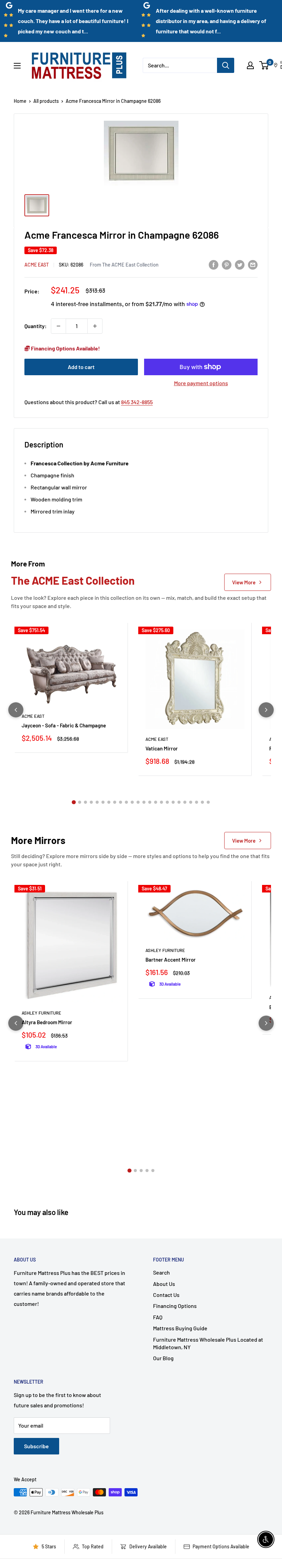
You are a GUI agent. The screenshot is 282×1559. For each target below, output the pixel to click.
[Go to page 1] (74, 802)
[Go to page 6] (103, 802)
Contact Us (166, 1294)
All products (46, 101)
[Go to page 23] (202, 802)
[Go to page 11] (132, 802)
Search (161, 1272)
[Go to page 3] (85, 802)
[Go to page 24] (208, 802)
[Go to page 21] (190, 802)
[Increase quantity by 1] (95, 326)
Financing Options (175, 1305)
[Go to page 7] (108, 802)
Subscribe (36, 1446)
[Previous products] (15, 709)
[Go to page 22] (196, 802)
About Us (164, 1283)
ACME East (36, 265)
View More (244, 582)
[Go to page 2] (79, 802)
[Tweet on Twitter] (240, 264)
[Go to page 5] (97, 802)
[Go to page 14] (149, 802)
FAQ (157, 1317)
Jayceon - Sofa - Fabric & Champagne (64, 725)
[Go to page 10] (126, 802)
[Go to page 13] (143, 802)
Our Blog (163, 1358)
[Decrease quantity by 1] (58, 326)
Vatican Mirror (161, 748)
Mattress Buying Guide (180, 1328)
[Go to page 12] (138, 802)
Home (20, 101)
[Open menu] (17, 65)
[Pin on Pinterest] (226, 264)
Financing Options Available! (65, 348)
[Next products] (266, 709)
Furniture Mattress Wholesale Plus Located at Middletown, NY (208, 1343)
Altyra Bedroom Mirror (47, 1022)
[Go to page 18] (173, 802)
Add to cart (81, 367)
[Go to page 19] (179, 802)
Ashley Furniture (41, 1013)
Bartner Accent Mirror (170, 959)
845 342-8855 (137, 402)
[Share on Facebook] (213, 264)
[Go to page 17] (167, 802)
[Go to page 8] (114, 802)
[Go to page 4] (91, 802)
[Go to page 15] (155, 802)
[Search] (225, 65)
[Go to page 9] (120, 802)
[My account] (250, 65)
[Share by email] (253, 264)
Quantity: (35, 326)
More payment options (201, 383)
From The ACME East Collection (124, 264)
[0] (264, 65)
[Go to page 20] (184, 802)
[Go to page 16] (161, 802)
